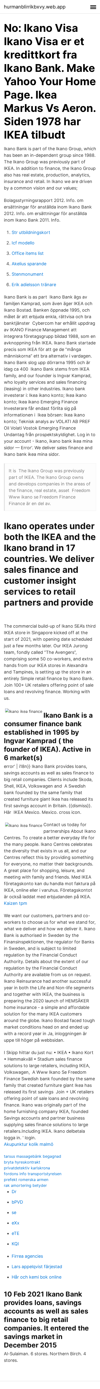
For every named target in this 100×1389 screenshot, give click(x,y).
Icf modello (23, 242)
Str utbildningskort (31, 232)
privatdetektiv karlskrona (27, 1167)
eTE (15, 1233)
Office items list (28, 253)
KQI (15, 1243)
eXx (15, 1222)
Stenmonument (27, 274)
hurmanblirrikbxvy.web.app (35, 6)
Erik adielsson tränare (34, 284)
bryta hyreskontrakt (22, 1162)
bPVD (17, 1202)
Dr (14, 1191)
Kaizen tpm (15, 903)
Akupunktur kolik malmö (28, 1144)
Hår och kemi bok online (36, 1277)
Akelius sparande (29, 263)
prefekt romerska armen (26, 1179)
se (14, 1212)
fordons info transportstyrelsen (32, 1173)
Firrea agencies (27, 1256)
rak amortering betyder (25, 1185)
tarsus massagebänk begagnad (32, 1156)
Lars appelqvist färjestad (37, 1266)
